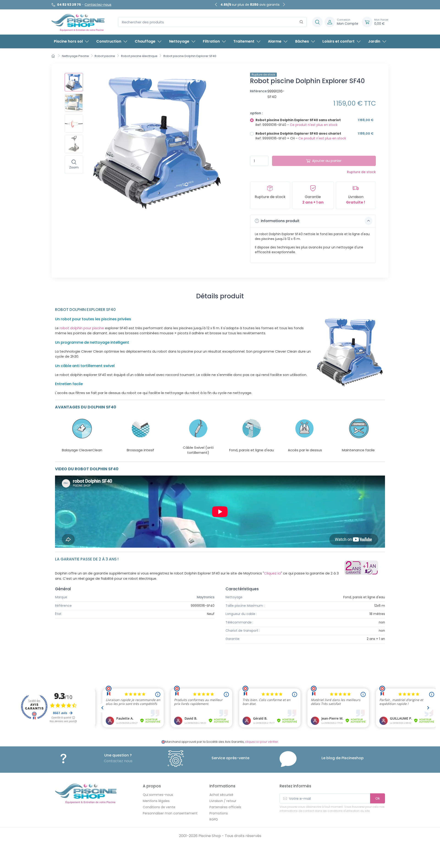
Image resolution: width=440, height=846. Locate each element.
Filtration (211, 41)
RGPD (213, 819)
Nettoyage (179, 41)
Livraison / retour (222, 801)
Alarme (274, 41)
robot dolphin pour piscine (82, 328)
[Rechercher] (301, 22)
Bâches (302, 41)
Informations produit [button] (280, 220)
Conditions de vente (159, 807)
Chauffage (145, 41)
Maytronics (205, 597)
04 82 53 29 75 (69, 4)
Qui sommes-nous (158, 794)
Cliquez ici (272, 573)
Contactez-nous (98, 4)
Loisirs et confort (338, 41)
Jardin (374, 41)
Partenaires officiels (225, 807)
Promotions (218, 813)
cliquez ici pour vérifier (261, 742)
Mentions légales (156, 801)
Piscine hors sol (68, 41)
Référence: (258, 91)
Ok (377, 798)
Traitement (243, 41)
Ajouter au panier (326, 160)
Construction (108, 41)
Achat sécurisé (221, 794)
